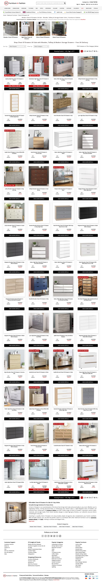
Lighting (62, 8)
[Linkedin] (57, 536)
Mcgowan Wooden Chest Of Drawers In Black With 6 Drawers (88, 226)
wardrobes (93, 517)
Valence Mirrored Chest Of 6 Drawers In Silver (87, 446)
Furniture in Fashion (51, 510)
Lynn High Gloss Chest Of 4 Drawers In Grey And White (39, 336)
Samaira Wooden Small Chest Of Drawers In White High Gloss (63, 409)
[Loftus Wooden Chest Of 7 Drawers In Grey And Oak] (14, 176)
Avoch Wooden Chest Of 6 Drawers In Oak (63, 115)
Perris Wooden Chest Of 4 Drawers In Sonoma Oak (39, 446)
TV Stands (31, 8)
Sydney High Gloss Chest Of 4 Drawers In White (14, 79)
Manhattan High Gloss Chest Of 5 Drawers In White (39, 79)
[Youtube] (51, 536)
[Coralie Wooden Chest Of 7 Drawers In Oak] (63, 433)
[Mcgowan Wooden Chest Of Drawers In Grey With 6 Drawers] (14, 433)
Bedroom (24, 8)
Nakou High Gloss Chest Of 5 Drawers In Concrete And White (88, 153)
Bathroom (48, 8)
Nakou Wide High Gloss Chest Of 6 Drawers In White (63, 79)
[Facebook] (43, 536)
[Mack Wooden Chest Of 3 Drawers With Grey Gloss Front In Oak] (63, 213)
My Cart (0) (95, 4)
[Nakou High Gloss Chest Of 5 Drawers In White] (63, 250)
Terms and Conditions (38, 575)
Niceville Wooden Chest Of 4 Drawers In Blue (39, 298)
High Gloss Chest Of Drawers (50, 526)
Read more (31, 521)
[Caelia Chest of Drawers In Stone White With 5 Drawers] (39, 396)
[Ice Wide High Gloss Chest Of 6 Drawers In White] (39, 470)
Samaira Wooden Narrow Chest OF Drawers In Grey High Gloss (39, 226)
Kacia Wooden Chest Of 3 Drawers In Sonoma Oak (39, 153)
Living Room (7, 8)
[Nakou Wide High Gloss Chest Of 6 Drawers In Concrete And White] (63, 286)
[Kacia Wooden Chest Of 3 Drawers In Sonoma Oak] (39, 140)
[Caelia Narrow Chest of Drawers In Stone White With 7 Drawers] (63, 470)
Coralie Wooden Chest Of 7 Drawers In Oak (63, 445)
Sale (82, 8)
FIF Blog (96, 8)
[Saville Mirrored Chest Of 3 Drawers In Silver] (39, 360)
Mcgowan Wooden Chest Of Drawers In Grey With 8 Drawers (14, 263)
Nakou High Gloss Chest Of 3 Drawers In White (63, 153)
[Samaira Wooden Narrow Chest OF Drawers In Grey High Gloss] (39, 213)
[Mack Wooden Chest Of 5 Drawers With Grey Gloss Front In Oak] (88, 396)
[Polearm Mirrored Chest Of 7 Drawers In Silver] (63, 176)
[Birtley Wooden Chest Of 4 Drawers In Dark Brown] (39, 176)
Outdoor (69, 8)
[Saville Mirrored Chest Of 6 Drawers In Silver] (63, 360)
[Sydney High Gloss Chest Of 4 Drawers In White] (14, 66)
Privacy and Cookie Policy (25, 575)
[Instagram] (46, 536)
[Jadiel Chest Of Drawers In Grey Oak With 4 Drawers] (63, 323)
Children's (76, 8)
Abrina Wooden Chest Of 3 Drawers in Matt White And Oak (87, 483)
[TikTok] (60, 536)
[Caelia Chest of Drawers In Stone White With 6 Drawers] (14, 140)
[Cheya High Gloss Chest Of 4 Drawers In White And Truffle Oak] (88, 360)
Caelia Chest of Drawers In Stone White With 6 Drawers (14, 153)
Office (41, 8)
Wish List (88, 4)
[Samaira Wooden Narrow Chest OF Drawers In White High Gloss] (14, 103)
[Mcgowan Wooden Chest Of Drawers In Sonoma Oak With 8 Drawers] (14, 286)
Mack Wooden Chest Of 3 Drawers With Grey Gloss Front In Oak (63, 226)
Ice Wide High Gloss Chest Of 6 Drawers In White (39, 483)
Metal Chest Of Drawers (77, 526)
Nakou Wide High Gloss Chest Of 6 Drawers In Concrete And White (63, 299)
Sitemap (46, 575)
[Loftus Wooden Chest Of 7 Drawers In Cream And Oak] (14, 213)
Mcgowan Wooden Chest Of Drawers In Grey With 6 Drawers (14, 446)
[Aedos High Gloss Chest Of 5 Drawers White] (14, 470)
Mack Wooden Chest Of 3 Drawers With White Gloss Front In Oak (87, 263)
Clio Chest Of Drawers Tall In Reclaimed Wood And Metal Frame (88, 299)
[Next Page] (98, 51)
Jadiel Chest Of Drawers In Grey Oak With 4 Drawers (63, 336)
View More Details (14, 88)
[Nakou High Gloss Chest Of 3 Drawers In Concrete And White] (39, 250)
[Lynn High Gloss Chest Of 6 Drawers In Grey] (88, 103)
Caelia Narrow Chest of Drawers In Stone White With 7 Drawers (63, 483)
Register (83, 4)
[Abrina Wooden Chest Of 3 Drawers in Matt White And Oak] (88, 470)
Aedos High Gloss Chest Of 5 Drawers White (14, 482)
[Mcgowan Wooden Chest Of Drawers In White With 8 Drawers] (88, 323)
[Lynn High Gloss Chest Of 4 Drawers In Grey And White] (39, 323)
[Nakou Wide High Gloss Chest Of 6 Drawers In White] (63, 66)
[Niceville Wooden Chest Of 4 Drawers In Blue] (39, 286)
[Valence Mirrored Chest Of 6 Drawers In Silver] (88, 433)
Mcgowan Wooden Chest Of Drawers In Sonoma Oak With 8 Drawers (14, 299)
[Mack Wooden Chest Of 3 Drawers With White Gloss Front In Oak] (88, 250)
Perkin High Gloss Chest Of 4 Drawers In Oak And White (14, 409)
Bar (37, 8)
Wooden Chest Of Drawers (35, 526)
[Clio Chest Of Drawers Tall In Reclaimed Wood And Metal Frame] (88, 286)
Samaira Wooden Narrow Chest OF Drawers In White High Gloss (14, 116)
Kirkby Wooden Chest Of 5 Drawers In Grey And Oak (38, 116)
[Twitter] (54, 536)
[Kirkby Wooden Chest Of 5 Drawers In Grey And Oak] (39, 103)
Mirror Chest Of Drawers (64, 526)
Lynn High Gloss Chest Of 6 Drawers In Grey (87, 115)
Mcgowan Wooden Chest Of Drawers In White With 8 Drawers (87, 336)
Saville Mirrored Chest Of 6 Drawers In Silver (63, 372)
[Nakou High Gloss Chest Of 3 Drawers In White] (63, 140)
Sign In (78, 4)
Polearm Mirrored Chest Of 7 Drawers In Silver (63, 189)
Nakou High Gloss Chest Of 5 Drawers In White (63, 263)
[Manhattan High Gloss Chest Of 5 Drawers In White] (39, 66)
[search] (65, 3)
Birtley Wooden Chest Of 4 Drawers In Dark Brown (38, 189)
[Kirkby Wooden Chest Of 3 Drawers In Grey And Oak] (88, 66)
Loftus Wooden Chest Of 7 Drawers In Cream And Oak (14, 226)
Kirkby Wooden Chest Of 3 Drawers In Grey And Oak (87, 79)
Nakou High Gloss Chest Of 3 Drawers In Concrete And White (39, 263)
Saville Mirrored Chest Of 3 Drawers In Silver (38, 372)
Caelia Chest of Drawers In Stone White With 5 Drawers (39, 409)
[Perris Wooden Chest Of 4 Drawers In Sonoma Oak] (39, 433)
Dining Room (16, 8)
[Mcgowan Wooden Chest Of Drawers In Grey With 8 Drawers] (14, 250)
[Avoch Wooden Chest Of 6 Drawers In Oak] (63, 103)
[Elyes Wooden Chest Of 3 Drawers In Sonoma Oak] (14, 360)
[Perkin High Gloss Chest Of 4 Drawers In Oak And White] (14, 396)
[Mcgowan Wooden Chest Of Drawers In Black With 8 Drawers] (14, 323)
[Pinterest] (48, 536)
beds (41, 519)
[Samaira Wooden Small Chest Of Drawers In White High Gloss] (63, 396)
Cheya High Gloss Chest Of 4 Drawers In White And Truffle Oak (88, 373)
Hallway (55, 8)
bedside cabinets (33, 519)
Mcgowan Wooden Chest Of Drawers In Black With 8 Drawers (14, 336)
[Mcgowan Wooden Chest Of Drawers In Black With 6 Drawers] (88, 213)
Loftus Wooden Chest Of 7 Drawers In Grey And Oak (14, 189)
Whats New (88, 8)
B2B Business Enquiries (34, 565)
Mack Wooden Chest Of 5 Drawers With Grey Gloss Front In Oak (88, 409)
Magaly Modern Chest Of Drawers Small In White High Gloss (87, 189)
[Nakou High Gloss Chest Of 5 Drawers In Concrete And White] (88, 140)
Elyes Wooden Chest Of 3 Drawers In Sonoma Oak (14, 373)
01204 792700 (56, 580)
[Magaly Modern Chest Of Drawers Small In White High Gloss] (88, 176)
